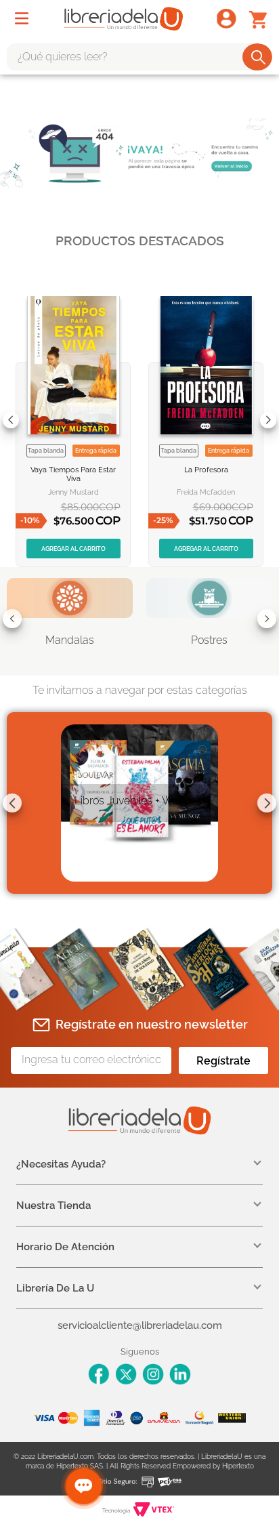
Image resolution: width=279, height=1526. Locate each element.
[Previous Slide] (11, 420)
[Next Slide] (268, 420)
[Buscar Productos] (258, 56)
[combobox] (139, 57)
